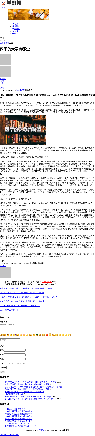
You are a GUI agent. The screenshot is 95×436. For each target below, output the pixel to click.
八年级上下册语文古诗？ (15, 409)
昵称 (2, 350)
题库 (16, 31)
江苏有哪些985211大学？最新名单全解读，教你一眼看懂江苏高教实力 (28, 297)
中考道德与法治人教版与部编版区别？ (20, 426)
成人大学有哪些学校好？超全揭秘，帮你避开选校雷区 (22, 293)
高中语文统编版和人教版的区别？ (18, 419)
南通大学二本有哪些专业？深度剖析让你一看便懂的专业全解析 (26, 288)
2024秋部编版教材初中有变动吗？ (18, 424)
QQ (1, 363)
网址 (2, 359)
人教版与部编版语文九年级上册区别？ (20, 421)
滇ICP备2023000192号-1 (9, 435)
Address (3, 367)
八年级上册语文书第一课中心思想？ (19, 416)
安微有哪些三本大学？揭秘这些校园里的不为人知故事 (22, 301)
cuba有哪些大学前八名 (9, 310)
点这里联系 (47, 282)
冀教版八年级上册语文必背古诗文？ (19, 414)
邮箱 (2, 355)
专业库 (17, 29)
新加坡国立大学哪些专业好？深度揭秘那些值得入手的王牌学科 (31, 399)
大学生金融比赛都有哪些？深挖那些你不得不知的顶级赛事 (29, 397)
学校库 (18, 26)
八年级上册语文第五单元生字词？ (18, 411)
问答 (16, 34)
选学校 (6, 43)
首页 (16, 24)
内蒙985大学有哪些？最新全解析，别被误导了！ (20, 306)
